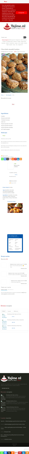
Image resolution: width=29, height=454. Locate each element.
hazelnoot (9, 192)
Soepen (21, 43)
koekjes (12, 192)
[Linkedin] (18, 159)
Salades (7, 43)
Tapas (14, 44)
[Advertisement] (11, 225)
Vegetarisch (20, 44)
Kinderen (15, 41)
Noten (7, 197)
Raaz (2, 434)
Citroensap (5, 196)
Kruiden (4, 197)
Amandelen (10, 195)
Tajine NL (2, 421)
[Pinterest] (15, 159)
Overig (10, 197)
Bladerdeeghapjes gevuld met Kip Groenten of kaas (16, 421)
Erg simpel (11, 51)
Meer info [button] (10, 20)
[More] (21, 159)
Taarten (25, 43)
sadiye (15, 163)
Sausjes (16, 43)
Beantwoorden (24, 268)
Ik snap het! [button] (21, 12)
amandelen (7, 190)
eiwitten (8, 196)
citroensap (5, 192)
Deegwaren (18, 39)
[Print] (10, 104)
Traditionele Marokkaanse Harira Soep (14, 325)
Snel (19, 43)
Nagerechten (23, 41)
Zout (4, 199)
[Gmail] (10, 159)
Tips (17, 44)
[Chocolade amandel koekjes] (14, 73)
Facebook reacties (4, 289)
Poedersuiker (14, 197)
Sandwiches (12, 43)
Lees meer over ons (5, 388)
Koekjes (18, 41)
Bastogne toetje (7, 431)
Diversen (25, 39)
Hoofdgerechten (9, 41)
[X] (7, 159)
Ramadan (3, 43)
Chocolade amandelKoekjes (8, 191)
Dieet (22, 39)
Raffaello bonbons (8, 439)
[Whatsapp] (2, 159)
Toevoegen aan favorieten (20, 51)
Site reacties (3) (10, 289)
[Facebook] (5, 159)
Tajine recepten (9, 44)
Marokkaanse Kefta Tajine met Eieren (14, 314)
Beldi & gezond (12, 39)
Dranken (4, 41)
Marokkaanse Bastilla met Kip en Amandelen (15, 319)
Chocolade (12, 190)
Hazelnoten (13, 196)
